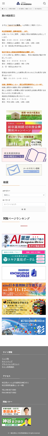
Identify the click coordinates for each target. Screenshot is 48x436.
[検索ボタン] (44, 3)
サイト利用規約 (8, 367)
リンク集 (5, 359)
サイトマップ (7, 361)
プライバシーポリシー (10, 364)
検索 (24, 209)
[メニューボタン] (3, 3)
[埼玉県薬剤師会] (24, 3)
